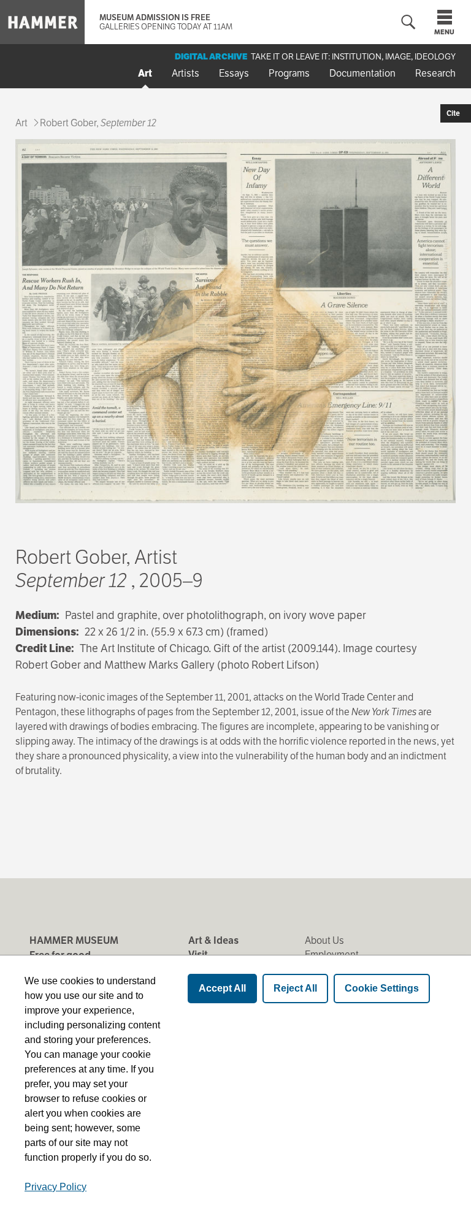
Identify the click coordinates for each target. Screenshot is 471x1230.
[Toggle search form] (408, 22)
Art (145, 73)
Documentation (362, 73)
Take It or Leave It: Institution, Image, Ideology (353, 56)
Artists (185, 73)
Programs (289, 73)
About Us (324, 940)
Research (435, 73)
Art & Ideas (213, 940)
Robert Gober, (98, 122)
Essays (234, 73)
